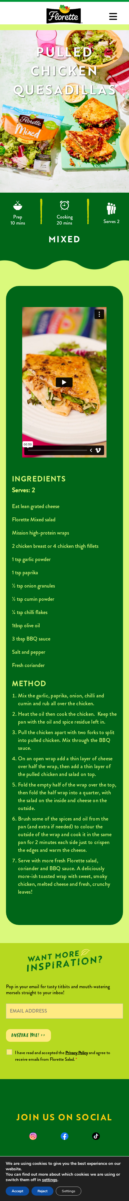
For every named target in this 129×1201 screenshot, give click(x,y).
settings (49, 1180)
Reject (42, 1191)
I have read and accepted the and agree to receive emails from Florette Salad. (62, 1056)
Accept (17, 1191)
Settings (68, 1191)
